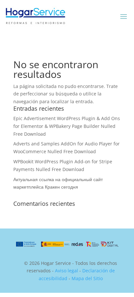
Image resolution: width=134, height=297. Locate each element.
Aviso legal (66, 270)
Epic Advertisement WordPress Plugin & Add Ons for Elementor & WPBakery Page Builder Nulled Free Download (66, 126)
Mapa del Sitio (87, 278)
